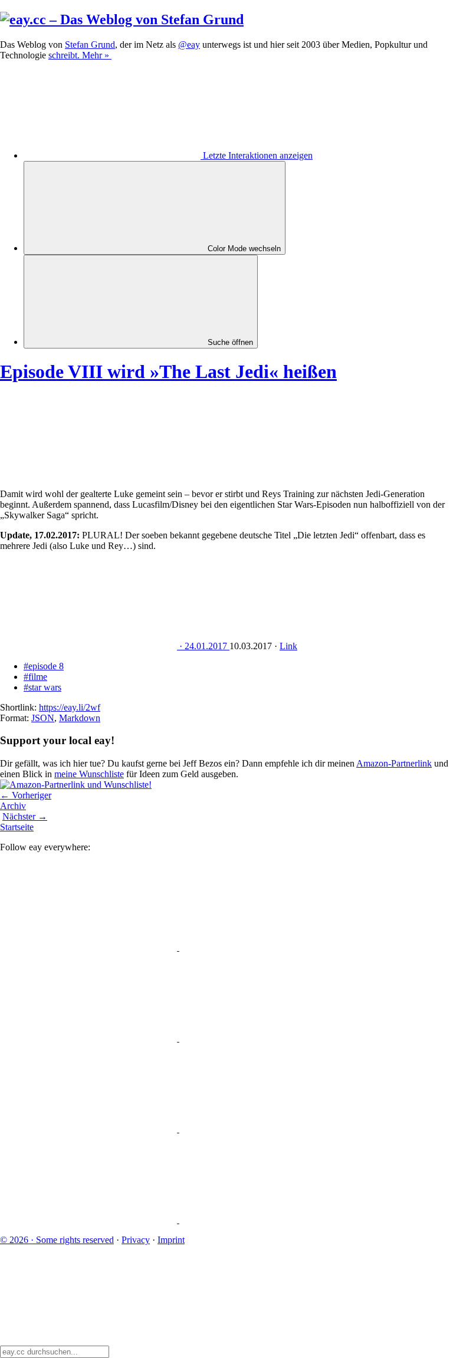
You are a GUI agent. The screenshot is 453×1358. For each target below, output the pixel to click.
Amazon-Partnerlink (394, 763)
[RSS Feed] (267, 1220)
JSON (42, 718)
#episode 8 (44, 666)
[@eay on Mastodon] (89, 947)
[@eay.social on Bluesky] (267, 947)
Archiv (13, 806)
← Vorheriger (25, 795)
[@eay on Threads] (267, 1038)
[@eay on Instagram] (89, 1129)
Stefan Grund (90, 45)
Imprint (171, 1240)
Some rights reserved (57, 1240)
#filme (35, 677)
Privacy (136, 1240)
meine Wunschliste (89, 774)
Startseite (17, 827)
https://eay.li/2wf (69, 707)
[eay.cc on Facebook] (267, 1129)
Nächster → (24, 816)
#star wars (42, 687)
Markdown (79, 718)
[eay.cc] (122, 19)
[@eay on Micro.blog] (89, 1038)
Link (288, 646)
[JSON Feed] (89, 1220)
